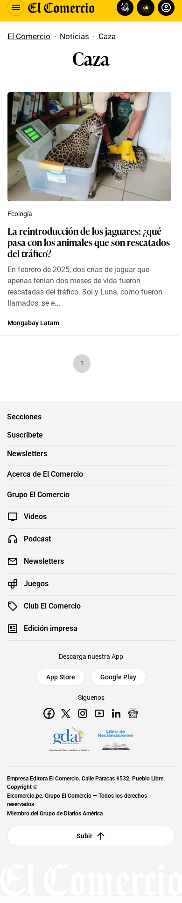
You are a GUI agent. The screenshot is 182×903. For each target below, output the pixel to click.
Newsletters (27, 454)
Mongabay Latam (33, 323)
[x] (65, 713)
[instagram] (82, 713)
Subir (85, 836)
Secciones (24, 417)
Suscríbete (25, 435)
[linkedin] (116, 713)
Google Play (118, 677)
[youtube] (99, 713)
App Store (60, 677)
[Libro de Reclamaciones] (115, 739)
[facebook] (49, 713)
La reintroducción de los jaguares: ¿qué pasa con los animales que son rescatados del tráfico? (88, 242)
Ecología (19, 214)
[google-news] (133, 713)
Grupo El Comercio (38, 495)
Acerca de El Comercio (45, 474)
